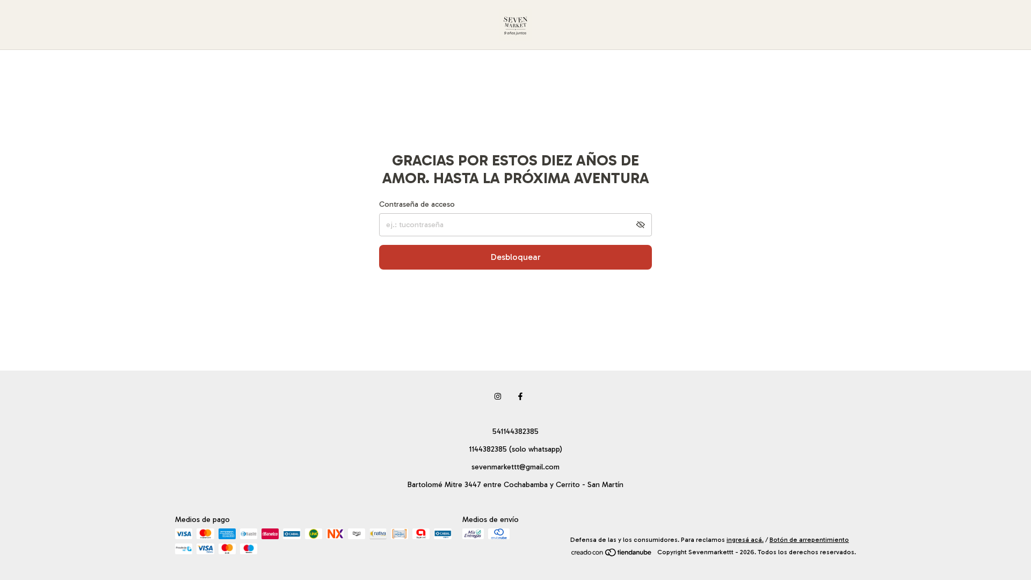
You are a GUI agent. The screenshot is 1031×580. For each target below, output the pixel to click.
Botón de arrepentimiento (809, 539)
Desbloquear (516, 257)
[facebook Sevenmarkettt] (520, 396)
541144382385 (515, 431)
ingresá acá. (745, 539)
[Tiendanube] (612, 555)
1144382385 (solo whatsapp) (515, 449)
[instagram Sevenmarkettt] (498, 396)
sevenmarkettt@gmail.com (515, 467)
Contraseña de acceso (417, 204)
